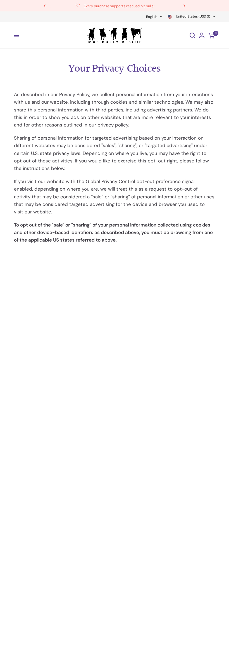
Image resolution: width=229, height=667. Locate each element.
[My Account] (201, 35)
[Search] (192, 35)
